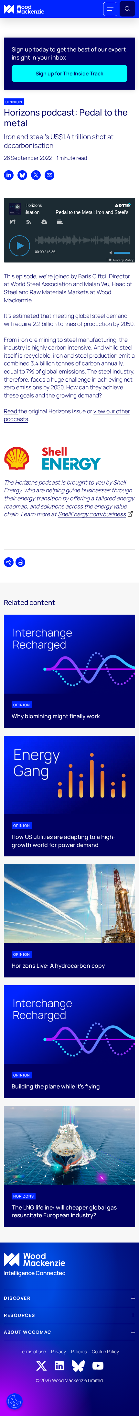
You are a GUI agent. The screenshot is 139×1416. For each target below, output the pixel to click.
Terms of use (33, 1351)
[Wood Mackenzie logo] (24, 9)
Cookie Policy (105, 1351)
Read (11, 411)
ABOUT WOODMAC (27, 1332)
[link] (69, 1265)
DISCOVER (17, 1298)
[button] (110, 9)
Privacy (58, 1351)
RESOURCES (19, 1315)
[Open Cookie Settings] (14, 1401)
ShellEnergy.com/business (92, 514)
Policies (79, 1351)
